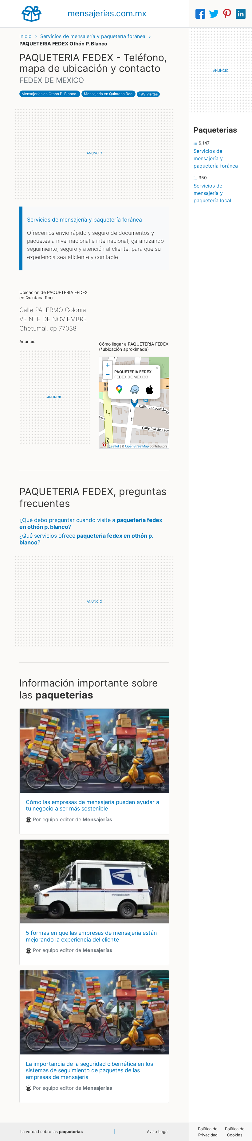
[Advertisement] (94, 153)
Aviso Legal (157, 1131)
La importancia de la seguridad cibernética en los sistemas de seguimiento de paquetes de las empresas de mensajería (89, 1070)
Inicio (25, 36)
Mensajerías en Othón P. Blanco (49, 93)
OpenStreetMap (137, 445)
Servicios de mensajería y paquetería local (212, 193)
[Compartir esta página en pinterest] (227, 14)
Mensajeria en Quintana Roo (108, 93)
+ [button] (108, 365)
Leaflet (114, 445)
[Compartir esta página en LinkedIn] (241, 14)
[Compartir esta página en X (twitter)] (214, 14)
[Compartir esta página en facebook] (200, 14)
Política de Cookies (235, 1131)
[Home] (31, 13)
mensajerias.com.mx (107, 13)
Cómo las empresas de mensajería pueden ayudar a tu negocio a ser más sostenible (92, 805)
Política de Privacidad (208, 1131)
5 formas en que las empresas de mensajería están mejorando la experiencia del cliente (91, 936)
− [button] (108, 374)
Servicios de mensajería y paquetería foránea (93, 36)
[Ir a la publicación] (94, 750)
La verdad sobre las (51, 1131)
